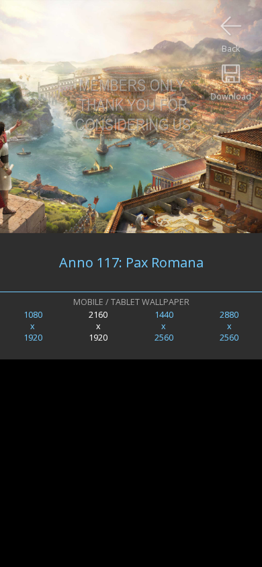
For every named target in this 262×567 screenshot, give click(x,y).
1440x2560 (164, 326)
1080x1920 (33, 326)
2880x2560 (229, 326)
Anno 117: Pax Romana (131, 262)
